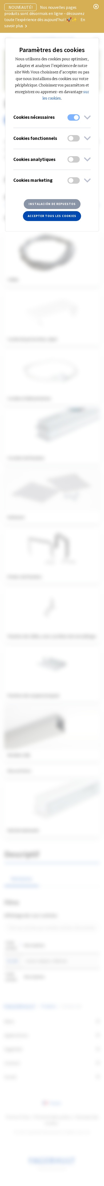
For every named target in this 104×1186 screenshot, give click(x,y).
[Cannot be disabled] (73, 117)
